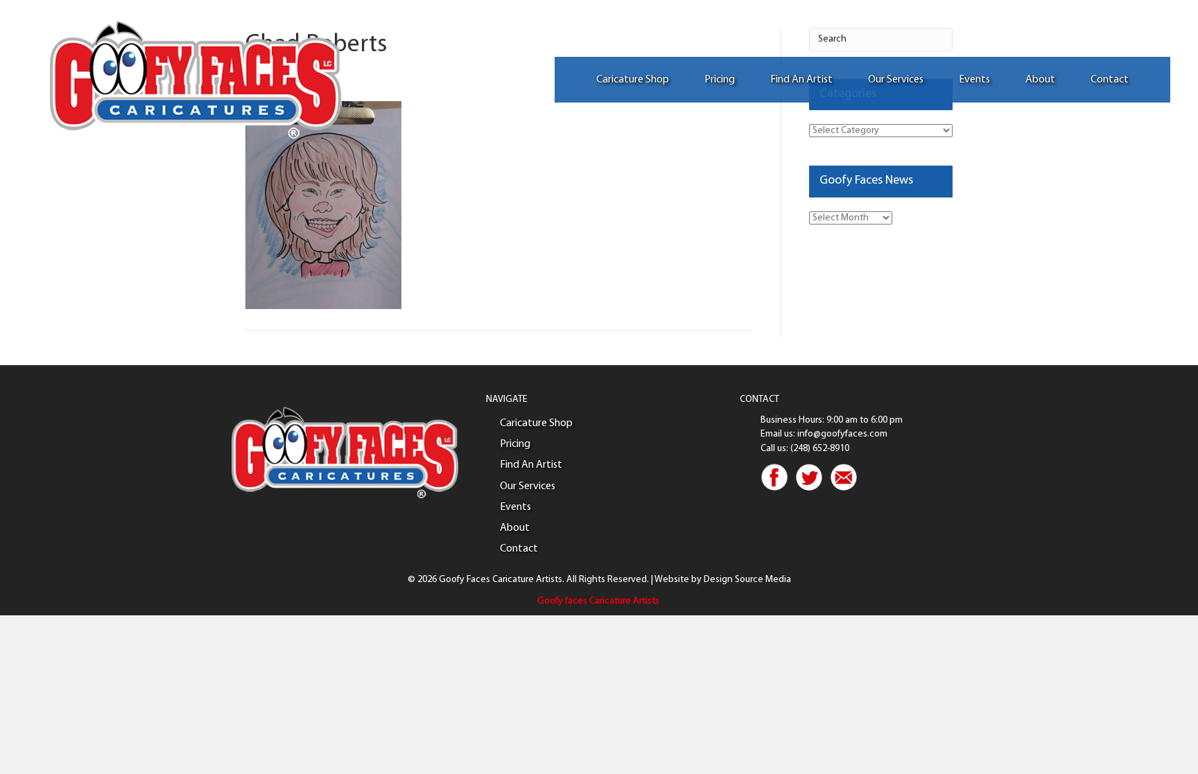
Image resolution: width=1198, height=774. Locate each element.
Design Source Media (747, 579)
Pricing (719, 79)
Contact (1110, 79)
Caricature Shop (632, 79)
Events (974, 79)
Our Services (895, 79)
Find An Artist (801, 79)
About (1040, 79)
